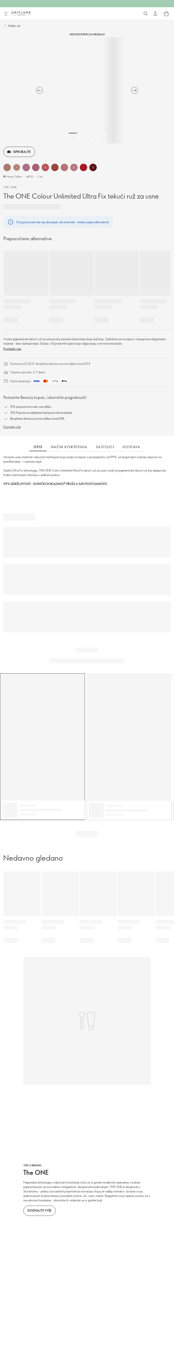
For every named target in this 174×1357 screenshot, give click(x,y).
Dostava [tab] (131, 447)
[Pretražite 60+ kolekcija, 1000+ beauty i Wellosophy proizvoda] (145, 13)
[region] (87, 90)
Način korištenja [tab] (69, 447)
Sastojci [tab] (105, 447)
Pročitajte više (12, 349)
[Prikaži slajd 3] (92, 137)
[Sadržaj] (5, 13)
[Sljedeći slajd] (134, 90)
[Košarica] (166, 13)
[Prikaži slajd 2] (82, 137)
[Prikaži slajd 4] (101, 137)
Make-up (14, 26)
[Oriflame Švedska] (21, 13)
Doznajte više (12, 427)
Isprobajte (22, 152)
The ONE (10, 187)
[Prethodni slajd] (39, 90)
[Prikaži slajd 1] (73, 137)
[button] (7, 167)
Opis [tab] (38, 447)
